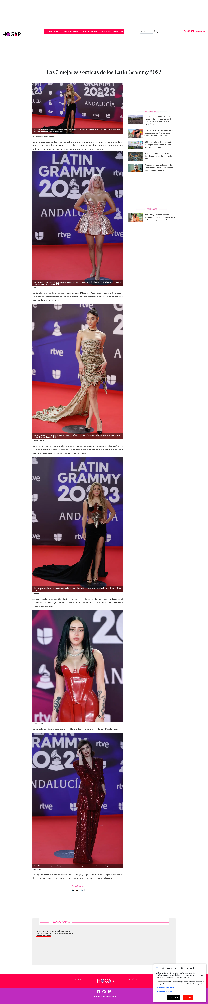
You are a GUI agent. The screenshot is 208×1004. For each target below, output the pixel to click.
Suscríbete (200, 31)
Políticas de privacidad (165, 988)
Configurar (173, 997)
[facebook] (98, 991)
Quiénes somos (77, 979)
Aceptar (188, 997)
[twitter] (104, 991)
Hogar (4, 30)
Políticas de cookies (164, 992)
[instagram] (109, 991)
